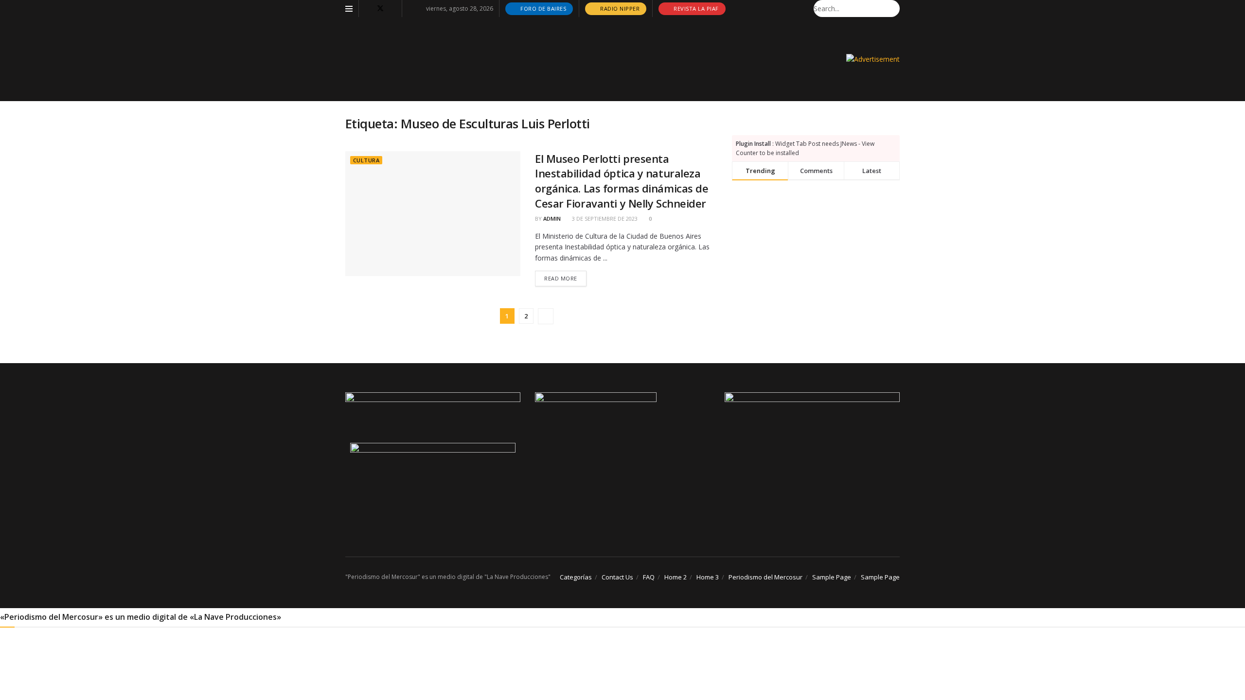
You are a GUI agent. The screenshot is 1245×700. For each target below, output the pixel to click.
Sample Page (831, 577)
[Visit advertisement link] (873, 59)
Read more (565, 278)
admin (552, 218)
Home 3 (707, 577)
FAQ (649, 577)
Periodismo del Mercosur (765, 577)
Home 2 (675, 577)
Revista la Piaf (695, 8)
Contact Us (617, 577)
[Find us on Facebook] (367, 8)
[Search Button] (894, 8)
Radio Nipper (619, 8)
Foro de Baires (543, 8)
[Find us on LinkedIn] (393, 8)
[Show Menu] (349, 9)
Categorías (576, 577)
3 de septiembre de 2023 (604, 218)
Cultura (366, 160)
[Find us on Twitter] (380, 8)
